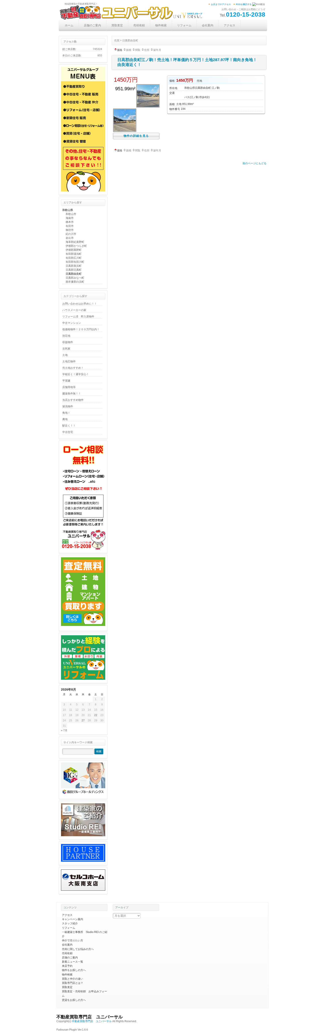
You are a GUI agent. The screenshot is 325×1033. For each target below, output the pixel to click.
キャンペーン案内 (72, 919)
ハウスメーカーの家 (74, 310)
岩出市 (70, 237)
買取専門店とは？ (72, 983)
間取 (137, 50)
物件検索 (161, 25)
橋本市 (70, 222)
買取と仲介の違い (72, 978)
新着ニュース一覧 (72, 961)
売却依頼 (139, 25)
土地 (65, 355)
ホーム (69, 25)
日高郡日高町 (74, 269)
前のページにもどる (254, 163)
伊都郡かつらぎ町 (76, 245)
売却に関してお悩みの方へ (78, 949)
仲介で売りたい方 (72, 940)
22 (95, 715)
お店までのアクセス (221, 4)
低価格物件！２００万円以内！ (80, 329)
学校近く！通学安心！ (75, 374)
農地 (65, 419)
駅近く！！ (69, 425)
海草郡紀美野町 (75, 241)
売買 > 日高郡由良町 (126, 40)
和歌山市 (71, 214)
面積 (128, 50)
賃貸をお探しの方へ (74, 1000)
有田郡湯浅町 (74, 253)
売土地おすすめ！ (73, 367)
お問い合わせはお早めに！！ (79, 303)
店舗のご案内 (92, 25)
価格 (119, 50)
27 (83, 720)
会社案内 (207, 25)
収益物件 (67, 342)
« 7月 (64, 730)
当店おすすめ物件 (73, 400)
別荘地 (66, 335)
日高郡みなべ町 (75, 277)
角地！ (66, 412)
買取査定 (117, 25)
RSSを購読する (244, 4)
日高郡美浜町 (74, 265)
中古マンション (71, 322)
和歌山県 (67, 210)
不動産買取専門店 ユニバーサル (89, 1016)
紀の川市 (71, 234)
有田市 (70, 226)
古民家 (66, 348)
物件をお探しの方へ (74, 970)
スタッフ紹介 (70, 923)
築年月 (157, 50)
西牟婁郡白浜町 (75, 281)
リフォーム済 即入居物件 (78, 316)
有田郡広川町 (74, 257)
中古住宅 (67, 432)
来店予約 (67, 965)
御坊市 (70, 230)
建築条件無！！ (71, 393)
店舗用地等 (69, 387)
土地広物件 (69, 361)
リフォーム (184, 25)
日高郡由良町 (74, 273)
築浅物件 (67, 406)
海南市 (70, 218)
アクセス (229, 25)
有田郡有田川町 (75, 261)
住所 (146, 50)
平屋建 (66, 380)
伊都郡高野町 (74, 249)
